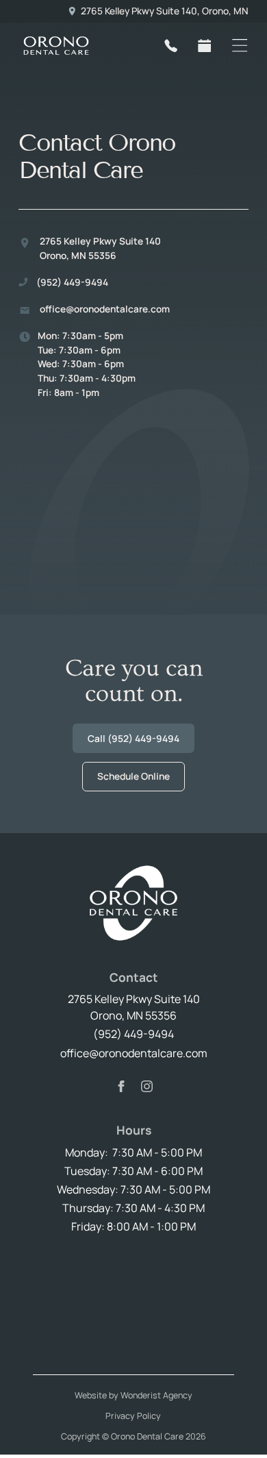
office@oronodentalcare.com (133, 1053)
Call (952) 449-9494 (133, 738)
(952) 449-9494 (133, 1033)
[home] (77, 46)
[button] (239, 45)
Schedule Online (133, 775)
